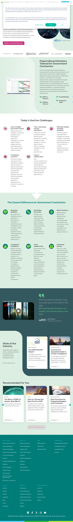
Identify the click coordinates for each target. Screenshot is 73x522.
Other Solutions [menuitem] (58, 440)
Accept (50, 24)
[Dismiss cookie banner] (67, 5)
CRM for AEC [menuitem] (40, 446)
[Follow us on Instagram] (40, 512)
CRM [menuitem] (38, 440)
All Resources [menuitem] (23, 488)
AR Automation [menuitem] (6, 473)
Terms (32, 516)
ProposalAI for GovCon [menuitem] (60, 446)
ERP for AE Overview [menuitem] (25, 443)
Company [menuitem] (5, 485)
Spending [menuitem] (22, 464)
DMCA (37, 516)
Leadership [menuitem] (5, 497)
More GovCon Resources (36, 427)
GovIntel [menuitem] (57, 452)
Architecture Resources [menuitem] (25, 494)
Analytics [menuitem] (5, 458)
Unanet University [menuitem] (41, 497)
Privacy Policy (38, 11)
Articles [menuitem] (22, 503)
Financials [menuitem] (5, 464)
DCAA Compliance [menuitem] (7, 467)
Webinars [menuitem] (22, 506)
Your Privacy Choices (58, 516)
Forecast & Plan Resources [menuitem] (9, 461)
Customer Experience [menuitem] (42, 485)
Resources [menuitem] (22, 461)
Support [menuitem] (39, 500)
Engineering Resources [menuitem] (25, 497)
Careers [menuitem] (4, 494)
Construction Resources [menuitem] (25, 500)
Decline (62, 24)
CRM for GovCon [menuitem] (41, 443)
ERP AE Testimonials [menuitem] (25, 470)
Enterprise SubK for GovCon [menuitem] (61, 443)
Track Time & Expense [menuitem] (8, 455)
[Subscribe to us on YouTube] (45, 512)
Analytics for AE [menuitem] (24, 449)
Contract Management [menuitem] (8, 449)
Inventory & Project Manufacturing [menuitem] (7, 477)
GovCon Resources (8, 363)
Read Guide (31, 420)
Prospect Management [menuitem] (25, 458)
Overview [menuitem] (39, 488)
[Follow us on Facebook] (32, 512)
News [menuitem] (4, 500)
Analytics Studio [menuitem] (6, 470)
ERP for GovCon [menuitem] (6, 440)
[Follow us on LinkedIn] (28, 512)
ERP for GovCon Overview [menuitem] (9, 443)
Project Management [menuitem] (8, 446)
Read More (31, 366)
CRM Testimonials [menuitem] (41, 449)
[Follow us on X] (36, 512)
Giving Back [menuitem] (5, 506)
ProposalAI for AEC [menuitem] (59, 449)
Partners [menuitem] (5, 491)
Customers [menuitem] (39, 491)
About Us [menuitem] (5, 488)
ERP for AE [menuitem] (22, 440)
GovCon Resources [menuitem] (24, 491)
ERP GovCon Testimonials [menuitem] (9, 480)
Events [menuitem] (4, 503)
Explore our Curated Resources (13, 43)
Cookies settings (39, 24)
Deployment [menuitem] (40, 494)
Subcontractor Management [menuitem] (9, 452)
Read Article (7, 420)
